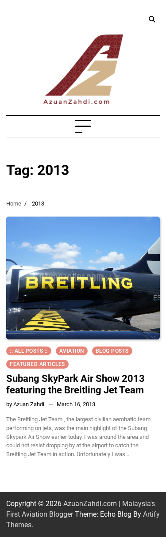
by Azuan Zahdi (25, 404)
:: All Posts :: (29, 351)
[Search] (152, 19)
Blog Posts (112, 351)
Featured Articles (37, 364)
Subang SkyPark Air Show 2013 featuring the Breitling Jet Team (75, 384)
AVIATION (71, 351)
